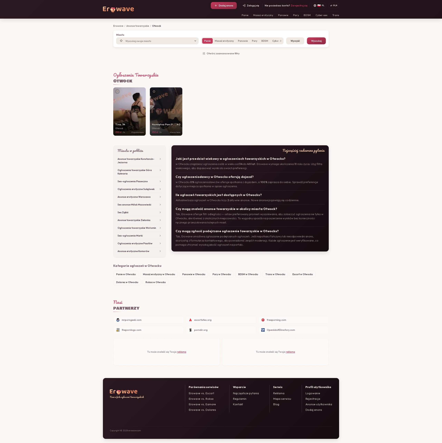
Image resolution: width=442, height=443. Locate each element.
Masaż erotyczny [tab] (224, 40)
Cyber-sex (321, 15)
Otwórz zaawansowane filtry (223, 53)
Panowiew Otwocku (193, 274)
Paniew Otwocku (126, 274)
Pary (296, 15)
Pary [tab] (254, 40)
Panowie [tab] (243, 40)
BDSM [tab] (264, 40)
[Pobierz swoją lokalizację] (121, 40)
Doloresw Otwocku (127, 282)
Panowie (283, 15)
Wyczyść (295, 40)
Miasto (120, 34)
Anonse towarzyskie (137, 25)
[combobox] (157, 40)
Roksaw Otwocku (156, 282)
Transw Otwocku (275, 274)
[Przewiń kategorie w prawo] (280, 40)
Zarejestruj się (299, 5)
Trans (335, 15)
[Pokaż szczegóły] (117, 91)
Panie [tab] (207, 40)
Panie (245, 15)
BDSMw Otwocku (248, 274)
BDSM (307, 15)
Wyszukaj (316, 40)
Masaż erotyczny (263, 15)
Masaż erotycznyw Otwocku (159, 274)
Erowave (118, 25)
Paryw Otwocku (222, 274)
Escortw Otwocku (302, 274)
